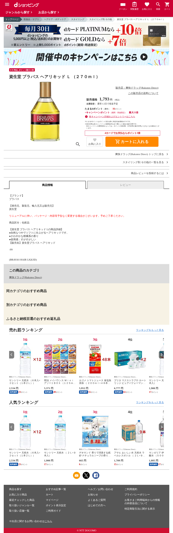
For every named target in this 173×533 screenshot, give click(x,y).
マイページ (52, 500)
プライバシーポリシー (137, 494)
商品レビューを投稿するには (147, 173)
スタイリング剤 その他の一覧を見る (143, 162)
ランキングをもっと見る (150, 330)
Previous (11, 354)
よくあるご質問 (97, 500)
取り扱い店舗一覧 (19, 510)
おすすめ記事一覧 (56, 489)
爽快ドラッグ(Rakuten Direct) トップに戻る (139, 154)
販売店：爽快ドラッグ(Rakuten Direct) (137, 87)
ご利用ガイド (53, 510)
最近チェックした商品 (21, 500)
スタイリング (77, 19)
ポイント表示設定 (56, 505)
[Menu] (7, 4)
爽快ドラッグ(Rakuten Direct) (25, 277)
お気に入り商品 (18, 494)
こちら (48, 521)
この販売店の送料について (143, 93)
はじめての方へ (97, 505)
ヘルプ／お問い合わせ (100, 489)
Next (161, 354)
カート (49, 494)
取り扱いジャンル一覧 (21, 505)
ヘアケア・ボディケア (55, 19)
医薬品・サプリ (31, 19)
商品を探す (15, 489)
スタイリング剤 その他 (100, 19)
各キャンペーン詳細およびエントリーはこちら (112, 116)
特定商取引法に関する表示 (140, 508)
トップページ (12, 19)
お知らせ (93, 494)
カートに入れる (132, 142)
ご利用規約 (131, 489)
